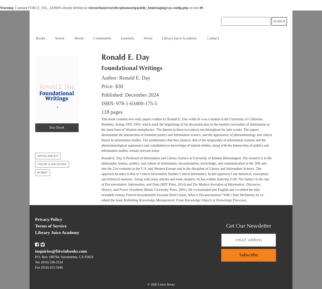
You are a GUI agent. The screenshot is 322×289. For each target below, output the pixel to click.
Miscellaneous (47, 156)
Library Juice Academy (179, 38)
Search (279, 21)
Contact (213, 38)
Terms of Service (51, 225)
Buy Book (57, 127)
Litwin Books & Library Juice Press (101, 22)
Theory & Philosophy (52, 164)
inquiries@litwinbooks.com (61, 251)
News (148, 38)
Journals (127, 38)
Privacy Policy (48, 219)
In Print (42, 173)
